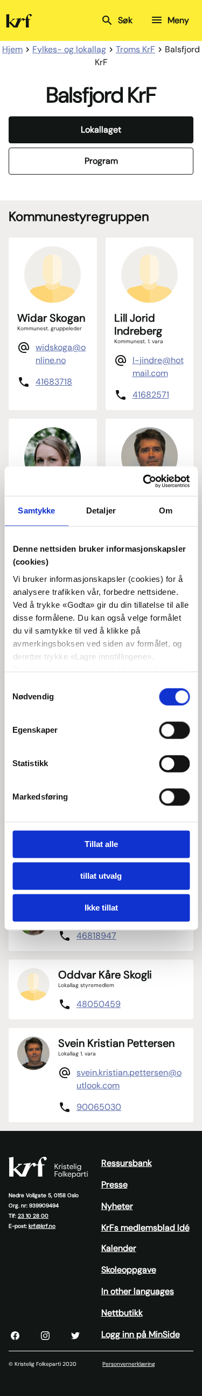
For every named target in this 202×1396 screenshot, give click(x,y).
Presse (114, 1184)
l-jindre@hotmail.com (158, 367)
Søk (125, 20)
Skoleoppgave (128, 1269)
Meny (178, 20)
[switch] (174, 730)
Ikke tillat (101, 907)
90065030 (98, 1107)
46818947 (96, 935)
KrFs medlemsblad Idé (145, 1227)
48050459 (98, 1004)
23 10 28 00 (33, 1215)
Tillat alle (101, 844)
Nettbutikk (122, 1312)
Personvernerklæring (128, 1363)
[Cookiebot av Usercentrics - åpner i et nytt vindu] (144, 481)
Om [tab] (165, 510)
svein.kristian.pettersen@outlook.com (129, 1079)
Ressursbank (126, 1163)
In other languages (137, 1291)
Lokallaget (101, 129)
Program (101, 160)
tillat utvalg (101, 875)
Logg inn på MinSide (140, 1334)
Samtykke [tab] (36, 510)
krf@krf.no (42, 1226)
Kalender (118, 1248)
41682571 (151, 394)
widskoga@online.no (61, 354)
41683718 (54, 381)
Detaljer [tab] (101, 510)
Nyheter (117, 1206)
